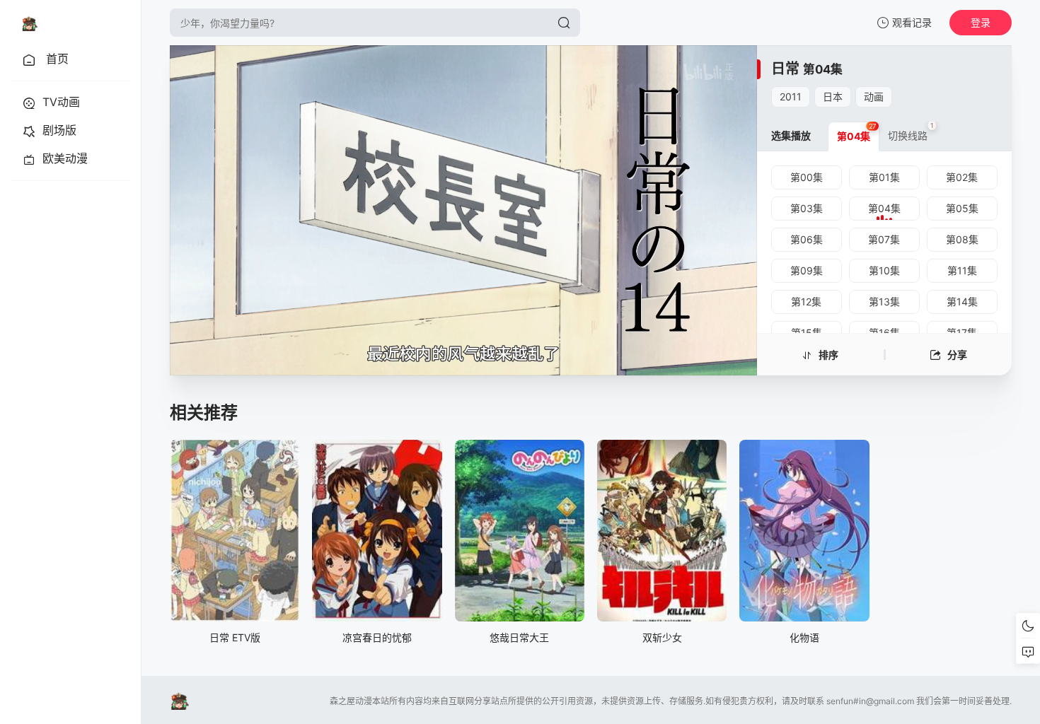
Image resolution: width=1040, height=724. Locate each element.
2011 (791, 96)
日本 (833, 96)
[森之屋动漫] (29, 22)
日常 (785, 68)
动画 (874, 96)
